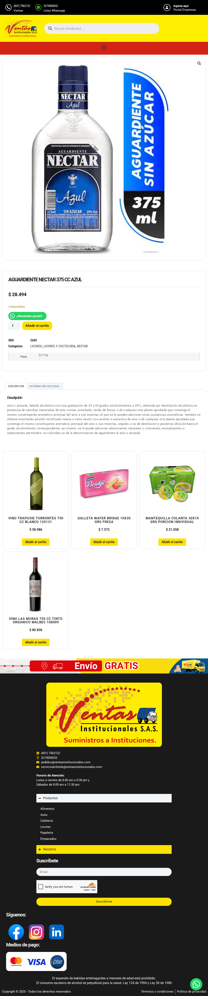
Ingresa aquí (180, 6)
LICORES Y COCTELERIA (59, 346)
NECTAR (82, 346)
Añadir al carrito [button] (35, 542)
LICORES (36, 346)
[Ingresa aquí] (167, 7)
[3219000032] (38, 7)
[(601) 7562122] (8, 7)
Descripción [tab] (16, 386)
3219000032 (50, 6)
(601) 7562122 (22, 6)
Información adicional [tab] (44, 386)
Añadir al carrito (37, 326)
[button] (104, 47)
